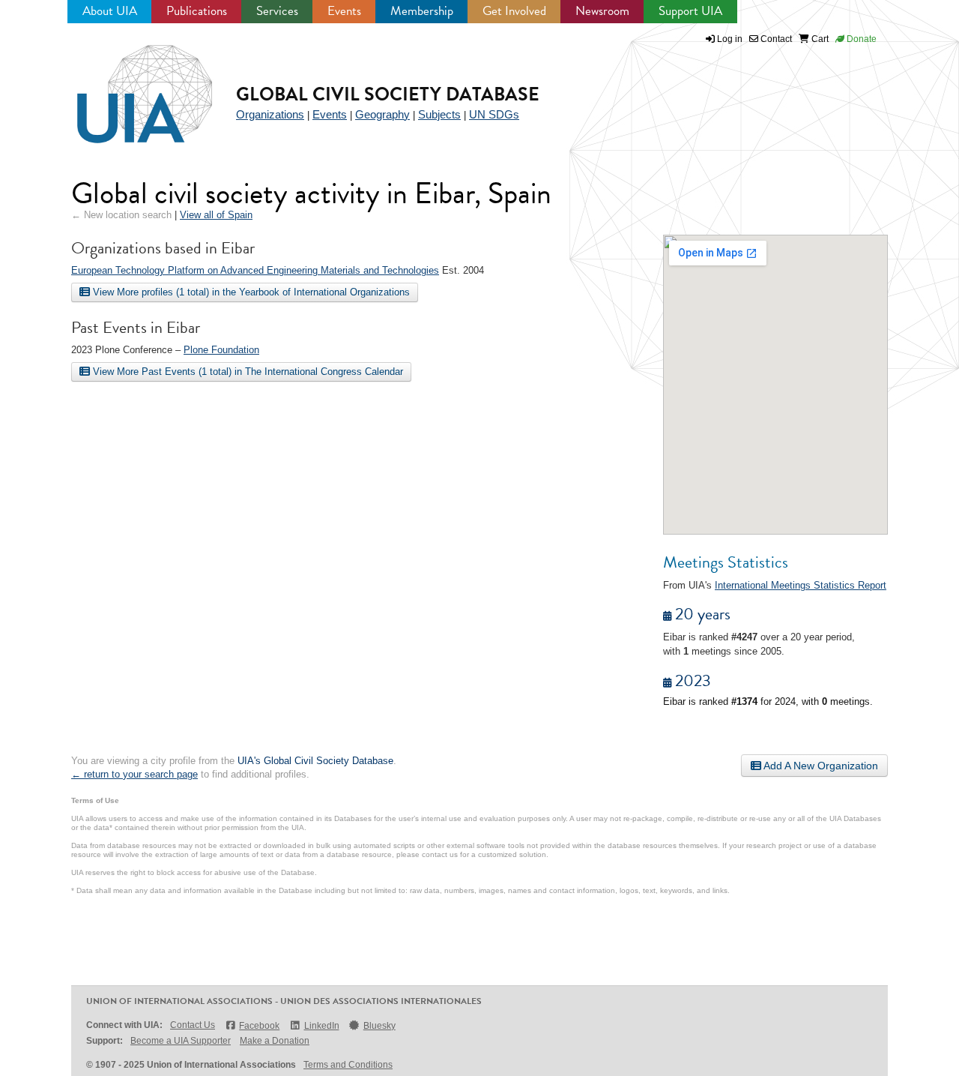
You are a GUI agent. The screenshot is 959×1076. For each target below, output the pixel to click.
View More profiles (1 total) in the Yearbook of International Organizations (250, 292)
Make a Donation (274, 1041)
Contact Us (192, 1025)
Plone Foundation (221, 349)
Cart (819, 39)
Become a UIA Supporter (180, 1041)
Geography (382, 114)
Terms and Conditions (348, 1065)
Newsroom (602, 10)
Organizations (270, 114)
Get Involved (514, 10)
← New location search (121, 214)
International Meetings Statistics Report (800, 585)
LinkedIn (321, 1026)
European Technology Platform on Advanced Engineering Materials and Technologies (255, 270)
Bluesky (379, 1026)
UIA (127, 85)
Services (277, 10)
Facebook (259, 1026)
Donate (860, 39)
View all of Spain (216, 214)
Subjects (439, 114)
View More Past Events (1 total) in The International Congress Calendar (246, 371)
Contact (775, 39)
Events (344, 10)
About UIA (109, 10)
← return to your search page (134, 774)
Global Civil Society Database (387, 94)
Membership (421, 10)
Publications (196, 10)
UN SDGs (494, 114)
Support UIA (690, 10)
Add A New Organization (819, 766)
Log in (729, 39)
